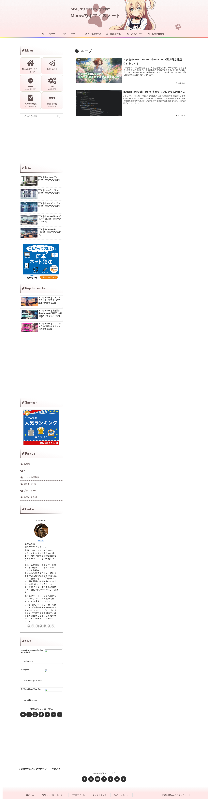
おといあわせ (122, 795)
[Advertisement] (41, 141)
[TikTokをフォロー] (41, 626)
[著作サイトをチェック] (29, 626)
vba (25, 470)
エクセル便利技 (31, 477)
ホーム (31, 795)
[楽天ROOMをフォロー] (45, 626)
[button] (58, 116)
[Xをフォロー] (33, 626)
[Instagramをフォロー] (37, 626)
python (27, 464)
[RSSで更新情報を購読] (53, 626)
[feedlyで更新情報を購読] (49, 626)
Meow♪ (41, 540)
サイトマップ (100, 795)
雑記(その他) (30, 484)
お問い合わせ (30, 497)
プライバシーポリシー (55, 795)
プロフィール (30, 490)
